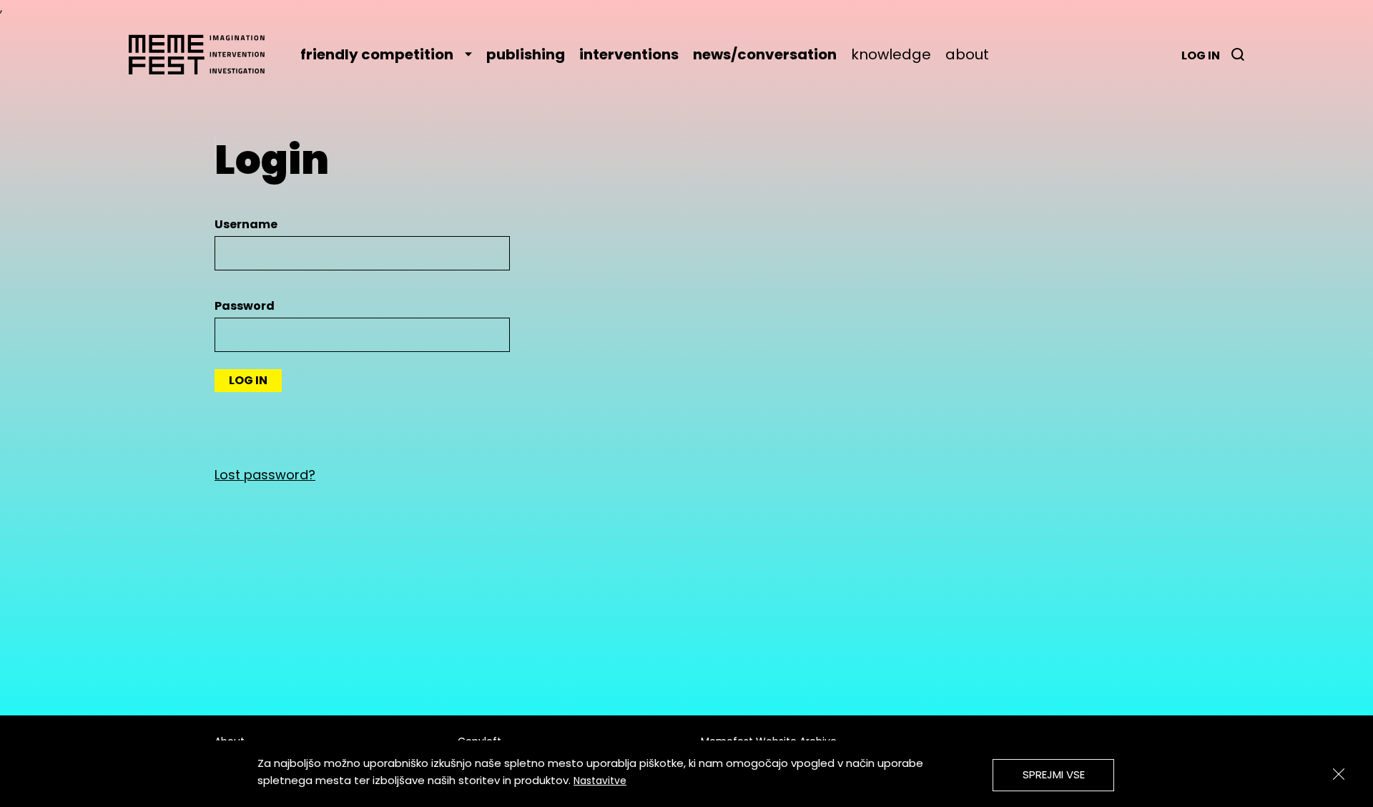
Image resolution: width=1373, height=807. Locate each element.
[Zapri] (1338, 774)
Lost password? (265, 475)
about (967, 54)
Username (246, 224)
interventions (629, 54)
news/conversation (765, 54)
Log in (1200, 55)
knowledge (891, 54)
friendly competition (376, 54)
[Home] (204, 54)
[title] (1237, 54)
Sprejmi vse (1054, 774)
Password (245, 306)
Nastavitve (600, 780)
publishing (525, 54)
